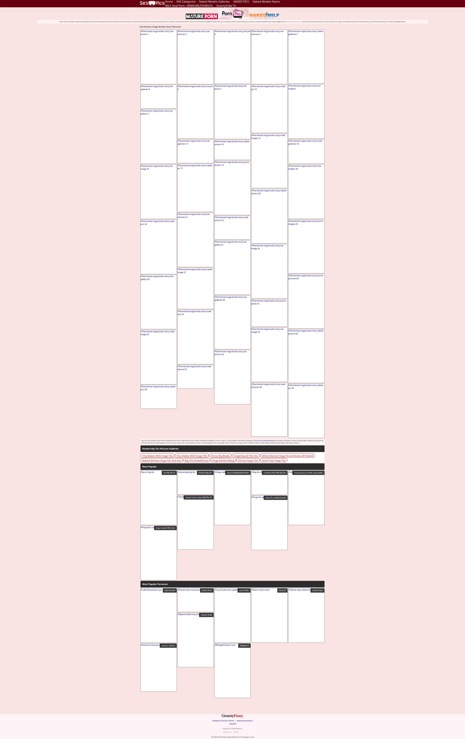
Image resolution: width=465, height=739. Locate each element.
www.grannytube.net (294, 21)
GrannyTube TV (226, 6)
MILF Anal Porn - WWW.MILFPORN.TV (189, 6)
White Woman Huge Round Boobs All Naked (287, 455)
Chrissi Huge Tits (248, 460)
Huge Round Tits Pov (246, 455)
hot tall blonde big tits (268, 440)
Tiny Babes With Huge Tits (157, 455)
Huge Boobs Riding (223, 460)
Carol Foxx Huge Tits (274, 460)
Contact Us (227, 732)
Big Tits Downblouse (196, 460)
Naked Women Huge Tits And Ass (161, 460)
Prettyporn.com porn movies (223, 720)
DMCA (235, 732)
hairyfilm (232, 724)
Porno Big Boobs (220, 455)
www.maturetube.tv (245, 720)
